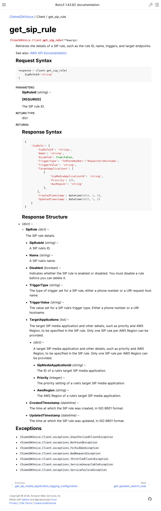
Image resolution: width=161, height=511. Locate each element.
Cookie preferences (45, 503)
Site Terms (26, 503)
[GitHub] (150, 499)
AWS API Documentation (48, 53)
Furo (54, 499)
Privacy (13, 503)
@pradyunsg (42, 499)
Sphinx (25, 499)
